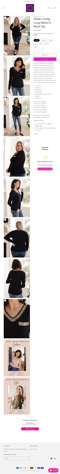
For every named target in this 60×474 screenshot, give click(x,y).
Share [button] (36, 134)
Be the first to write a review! (45, 169)
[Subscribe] (28, 458)
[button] (4, 8)
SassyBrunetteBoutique (28, 470)
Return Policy (33, 449)
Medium (44, 40)
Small (36, 40)
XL (35, 43)
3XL (46, 43)
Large (50, 40)
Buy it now (45, 59)
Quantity (35, 46)
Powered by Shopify (35, 470)
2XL (41, 43)
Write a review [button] (30, 429)
